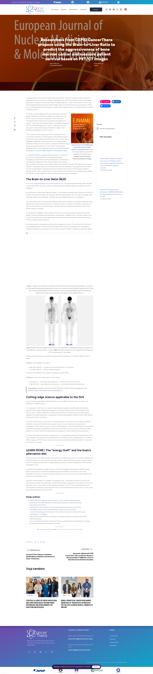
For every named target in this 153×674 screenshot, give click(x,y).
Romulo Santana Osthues (46, 529)
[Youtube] (113, 9)
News (96, 65)
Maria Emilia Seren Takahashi (38, 500)
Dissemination (73, 9)
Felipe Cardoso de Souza (72, 500)
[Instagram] (106, 9)
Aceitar (96, 667)
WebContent (123, 662)
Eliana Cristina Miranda (50, 509)
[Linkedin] (121, 9)
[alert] (112, 129)
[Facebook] (110, 9)
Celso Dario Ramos (34, 155)
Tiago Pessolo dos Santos (38, 505)
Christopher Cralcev (36, 509)
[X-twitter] (117, 9)
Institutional (54, 9)
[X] (16, 122)
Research (63, 9)
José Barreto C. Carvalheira (38, 514)
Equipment (83, 9)
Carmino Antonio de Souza (67, 509)
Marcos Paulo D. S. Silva (55, 500)
